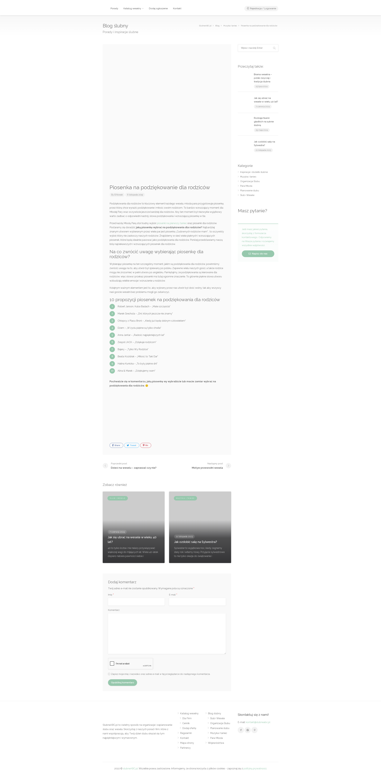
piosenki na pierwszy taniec (172, 223)
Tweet (132, 445)
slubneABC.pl (130, 768)
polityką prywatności (254, 768)
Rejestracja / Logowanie (262, 8)
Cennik (186, 723)
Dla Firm (187, 718)
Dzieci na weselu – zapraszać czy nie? (133, 465)
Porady (114, 8)
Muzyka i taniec (248, 176)
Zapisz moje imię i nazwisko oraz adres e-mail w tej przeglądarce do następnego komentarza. (160, 674)
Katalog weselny (132, 8)
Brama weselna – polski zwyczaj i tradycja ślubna (263, 78)
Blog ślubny (214, 713)
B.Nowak (118, 195)
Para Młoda (246, 186)
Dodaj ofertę (189, 728)
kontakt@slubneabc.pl (258, 722)
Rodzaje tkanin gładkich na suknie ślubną (264, 122)
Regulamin (186, 733)
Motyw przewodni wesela (207, 465)
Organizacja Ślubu (250, 181)
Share (117, 445)
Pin (146, 445)
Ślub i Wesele (247, 195)
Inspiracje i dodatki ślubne (254, 172)
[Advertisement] (167, 65)
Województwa (216, 743)
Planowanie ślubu (249, 190)
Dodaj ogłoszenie (158, 8)
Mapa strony (187, 743)
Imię (111, 595)
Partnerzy (185, 747)
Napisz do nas (259, 253)
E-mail (173, 595)
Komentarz (114, 610)
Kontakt (177, 8)
